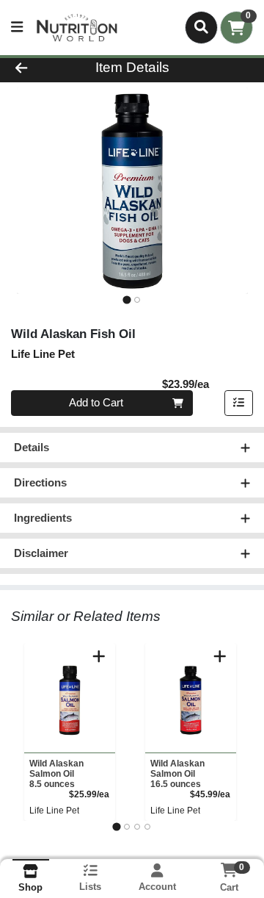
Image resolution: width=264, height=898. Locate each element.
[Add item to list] (239, 403)
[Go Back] (41, 68)
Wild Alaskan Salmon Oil (56, 773)
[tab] (126, 299)
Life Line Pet (54, 810)
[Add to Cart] (99, 656)
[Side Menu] (17, 27)
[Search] (201, 27)
